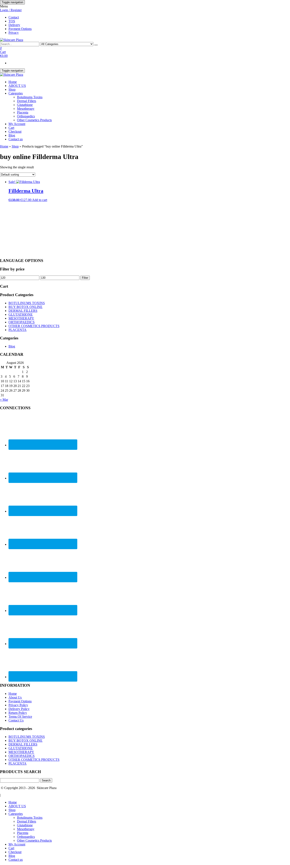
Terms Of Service (20, 716)
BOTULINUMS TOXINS (26, 303)
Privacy (13, 32)
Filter (85, 277)
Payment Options (20, 29)
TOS (11, 21)
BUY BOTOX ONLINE (25, 307)
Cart (11, 127)
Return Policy (17, 713)
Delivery (14, 25)
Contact (13, 17)
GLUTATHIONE (20, 314)
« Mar (4, 399)
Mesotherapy (25, 108)
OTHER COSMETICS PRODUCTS (33, 326)
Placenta (22, 112)
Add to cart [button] (39, 200)
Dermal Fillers (26, 101)
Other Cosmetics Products (34, 120)
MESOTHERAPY (21, 318)
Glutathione (25, 105)
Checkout (14, 131)
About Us (15, 697)
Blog (11, 135)
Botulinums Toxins (29, 97)
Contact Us (16, 720)
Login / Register (11, 10)
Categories (15, 93)
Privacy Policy (18, 705)
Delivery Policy (19, 709)
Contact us (15, 139)
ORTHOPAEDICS (21, 322)
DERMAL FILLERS (22, 310)
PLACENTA (17, 330)
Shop (11, 89)
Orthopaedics (26, 116)
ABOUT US (17, 85)
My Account (16, 124)
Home (12, 82)
